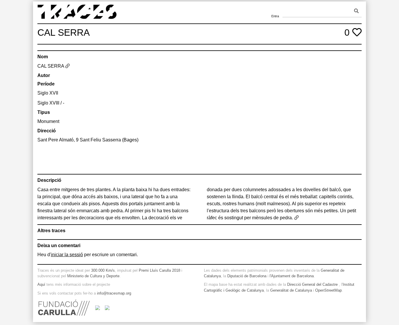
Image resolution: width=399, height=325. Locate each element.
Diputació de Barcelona (246, 276)
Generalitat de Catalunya (291, 290)
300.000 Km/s (103, 270)
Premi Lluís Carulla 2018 (159, 270)
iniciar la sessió (67, 254)
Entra (275, 8)
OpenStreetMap (328, 290)
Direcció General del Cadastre (312, 284)
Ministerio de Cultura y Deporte (93, 276)
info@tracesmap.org (114, 293)
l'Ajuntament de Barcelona (292, 276)
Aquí (41, 284)
